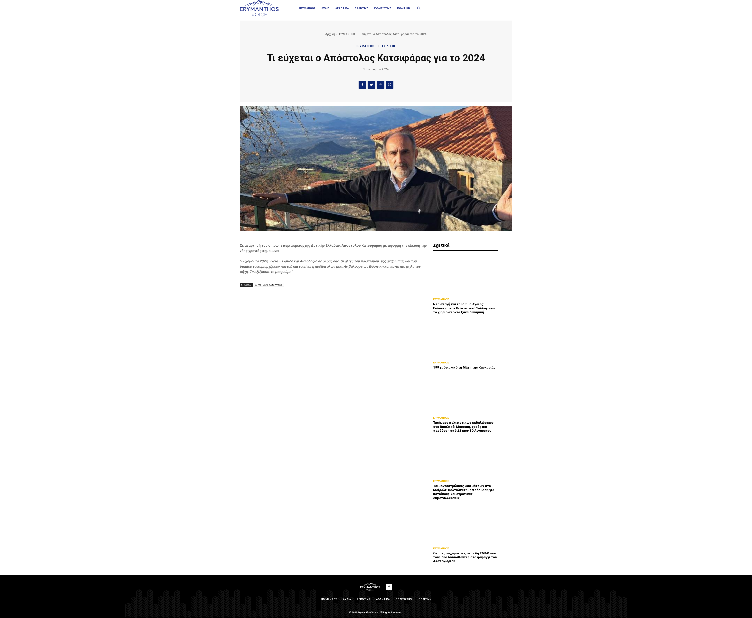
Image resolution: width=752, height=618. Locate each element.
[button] (418, 8)
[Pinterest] (380, 85)
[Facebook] (362, 85)
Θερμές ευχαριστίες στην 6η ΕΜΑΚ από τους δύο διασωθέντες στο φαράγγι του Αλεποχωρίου (465, 557)
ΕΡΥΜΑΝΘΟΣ (347, 34)
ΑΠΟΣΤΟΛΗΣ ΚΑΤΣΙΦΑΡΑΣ (268, 285)
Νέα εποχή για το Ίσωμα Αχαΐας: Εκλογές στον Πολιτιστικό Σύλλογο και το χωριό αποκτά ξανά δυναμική (464, 308)
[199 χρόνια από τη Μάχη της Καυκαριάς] (465, 338)
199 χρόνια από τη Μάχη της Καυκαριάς (464, 367)
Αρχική (330, 34)
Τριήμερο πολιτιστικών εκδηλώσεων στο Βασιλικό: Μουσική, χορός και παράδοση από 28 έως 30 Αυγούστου (463, 427)
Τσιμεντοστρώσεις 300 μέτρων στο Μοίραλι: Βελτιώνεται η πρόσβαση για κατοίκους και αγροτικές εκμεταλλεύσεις (463, 492)
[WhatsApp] (389, 85)
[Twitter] (371, 85)
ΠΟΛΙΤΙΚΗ (389, 46)
